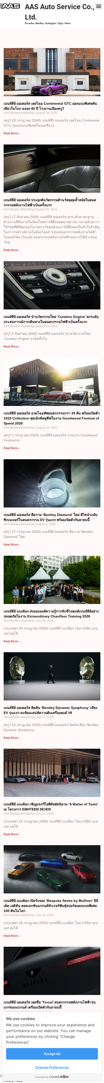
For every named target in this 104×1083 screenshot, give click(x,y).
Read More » (12, 133)
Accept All (52, 1054)
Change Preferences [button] (52, 1067)
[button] (99, 6)
